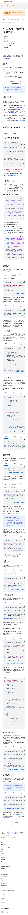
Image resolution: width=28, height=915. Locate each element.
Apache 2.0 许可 (18, 832)
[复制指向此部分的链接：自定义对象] (13, 377)
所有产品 (3, 903)
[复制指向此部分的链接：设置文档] (12, 266)
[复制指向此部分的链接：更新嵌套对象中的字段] (21, 629)
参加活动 (3, 868)
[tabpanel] (14, 159)
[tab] (6, 141)
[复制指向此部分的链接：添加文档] (12, 455)
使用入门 (18, 107)
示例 (2, 849)
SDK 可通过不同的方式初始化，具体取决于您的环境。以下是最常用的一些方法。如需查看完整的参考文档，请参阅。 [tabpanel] (14, 222)
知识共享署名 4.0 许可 (22, 831)
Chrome (3, 896)
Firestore (16, 6)
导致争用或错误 (18, 814)
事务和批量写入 (7, 58)
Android (3, 894)
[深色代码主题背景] (22, 144)
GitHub (2, 853)
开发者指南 (3, 844)
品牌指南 (3, 883)
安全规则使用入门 (16, 113)
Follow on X (3, 864)
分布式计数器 (6, 818)
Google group (4, 878)
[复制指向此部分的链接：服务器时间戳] (14, 595)
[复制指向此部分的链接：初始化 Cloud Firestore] (4, 130)
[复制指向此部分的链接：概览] (8, 64)
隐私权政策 (6, 908)
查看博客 (3, 859)
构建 (23, 19)
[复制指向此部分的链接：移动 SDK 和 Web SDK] (21, 138)
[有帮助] (13, 22)
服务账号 (18, 226)
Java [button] (5, 184)
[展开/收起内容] (9, 36)
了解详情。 (8, 13)
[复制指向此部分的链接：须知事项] (12, 97)
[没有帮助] (15, 22)
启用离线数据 (13, 175)
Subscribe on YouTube (5, 866)
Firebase (4, 19)
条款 (2, 908)
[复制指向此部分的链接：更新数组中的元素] (18, 733)
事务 (6, 622)
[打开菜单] (2, 1)
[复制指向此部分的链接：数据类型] (11, 331)
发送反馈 (6, 25)
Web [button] (5, 676)
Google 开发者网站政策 (13, 833)
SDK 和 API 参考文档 (5, 847)
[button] (6, 141)
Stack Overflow (4, 876)
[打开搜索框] (19, 1)
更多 (21, 141)
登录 (25, 1)
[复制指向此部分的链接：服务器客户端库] (16, 181)
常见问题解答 (4, 885)
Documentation (6, 6)
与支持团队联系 (4, 874)
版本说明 (3, 881)
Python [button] (10, 184)
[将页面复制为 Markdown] (19, 32)
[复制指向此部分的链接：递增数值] (11, 775)
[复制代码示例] (24, 144)
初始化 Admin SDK (16, 192)
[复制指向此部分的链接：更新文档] (12, 561)
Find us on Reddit (4, 861)
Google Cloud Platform (6, 900)
